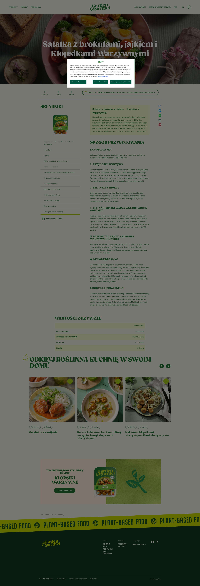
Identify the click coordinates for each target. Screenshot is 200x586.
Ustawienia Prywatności (78, 82)
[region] (101, 73)
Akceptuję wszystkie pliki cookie (120, 82)
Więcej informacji (103, 76)
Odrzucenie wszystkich (100, 82)
